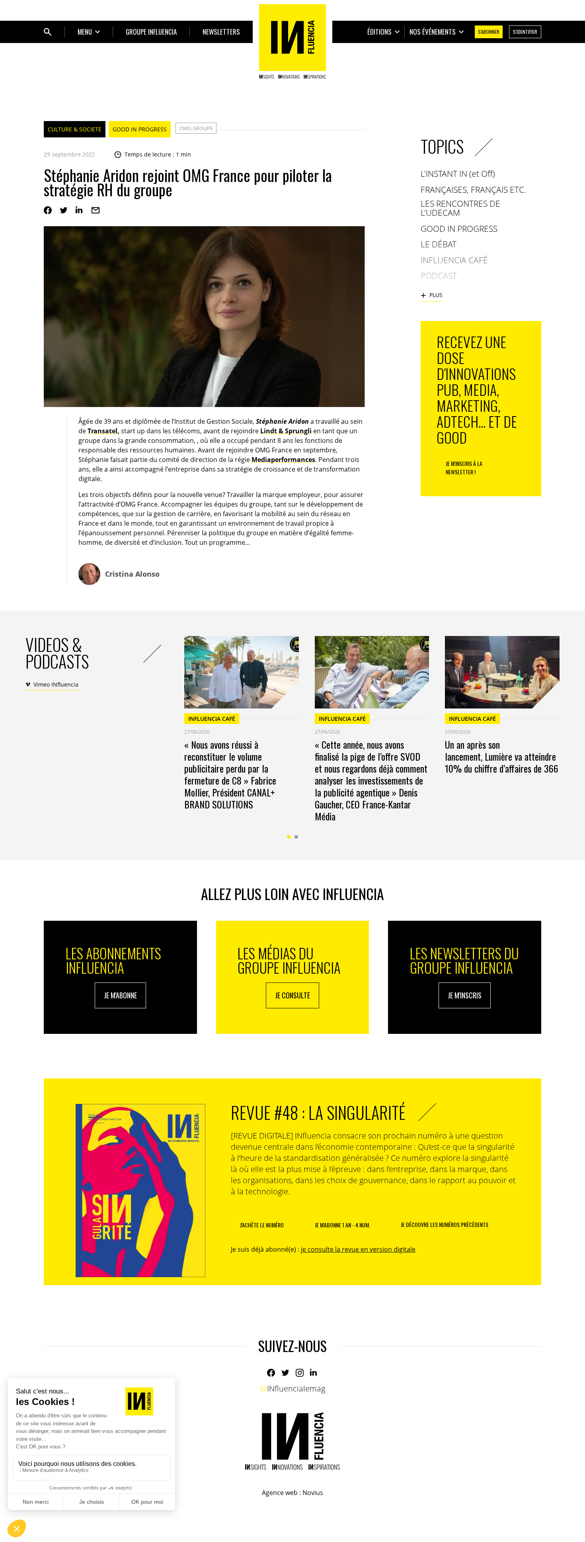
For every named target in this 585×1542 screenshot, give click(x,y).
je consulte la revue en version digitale (358, 1249)
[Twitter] (64, 210)
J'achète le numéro (262, 1225)
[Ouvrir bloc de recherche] (48, 31)
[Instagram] (300, 1373)
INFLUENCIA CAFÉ (211, 718)
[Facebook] (48, 210)
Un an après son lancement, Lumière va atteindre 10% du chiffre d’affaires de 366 (501, 756)
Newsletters (221, 32)
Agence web (280, 1492)
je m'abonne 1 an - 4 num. (342, 1225)
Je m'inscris (465, 995)
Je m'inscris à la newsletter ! (464, 467)
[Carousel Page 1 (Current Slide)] (289, 837)
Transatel (102, 431)
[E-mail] (95, 210)
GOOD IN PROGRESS (140, 129)
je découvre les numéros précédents (444, 1224)
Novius (312, 1492)
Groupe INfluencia (151, 32)
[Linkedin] (80, 210)
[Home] (292, 41)
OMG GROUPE (196, 128)
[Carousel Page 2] (296, 837)
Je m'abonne (120, 995)
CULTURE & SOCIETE (74, 129)
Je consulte (292, 995)
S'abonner (488, 31)
